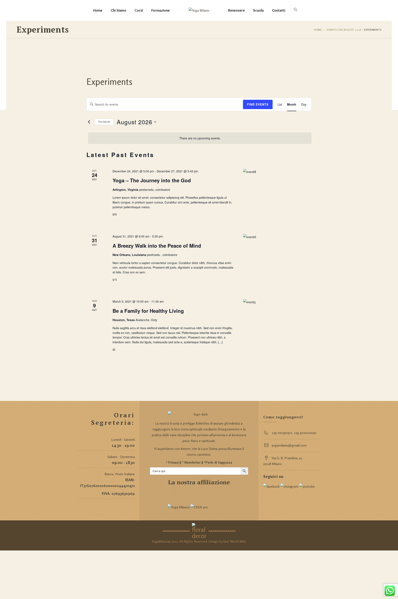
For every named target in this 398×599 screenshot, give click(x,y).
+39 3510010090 (305, 433)
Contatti (278, 10)
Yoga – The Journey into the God (152, 180)
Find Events (257, 104)
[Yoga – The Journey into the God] (277, 196)
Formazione (160, 10)
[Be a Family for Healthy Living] (277, 326)
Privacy (173, 462)
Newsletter (192, 462)
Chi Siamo (118, 10)
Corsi (139, 10)
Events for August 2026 (344, 29)
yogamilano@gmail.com (289, 445)
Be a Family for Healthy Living (148, 310)
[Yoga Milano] (199, 10)
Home (97, 10)
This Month (104, 121)
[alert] (200, 138)
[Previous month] (88, 121)
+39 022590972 (282, 433)
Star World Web (234, 541)
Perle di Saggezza (219, 462)
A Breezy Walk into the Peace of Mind (157, 245)
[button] (295, 10)
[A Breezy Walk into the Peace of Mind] (277, 261)
